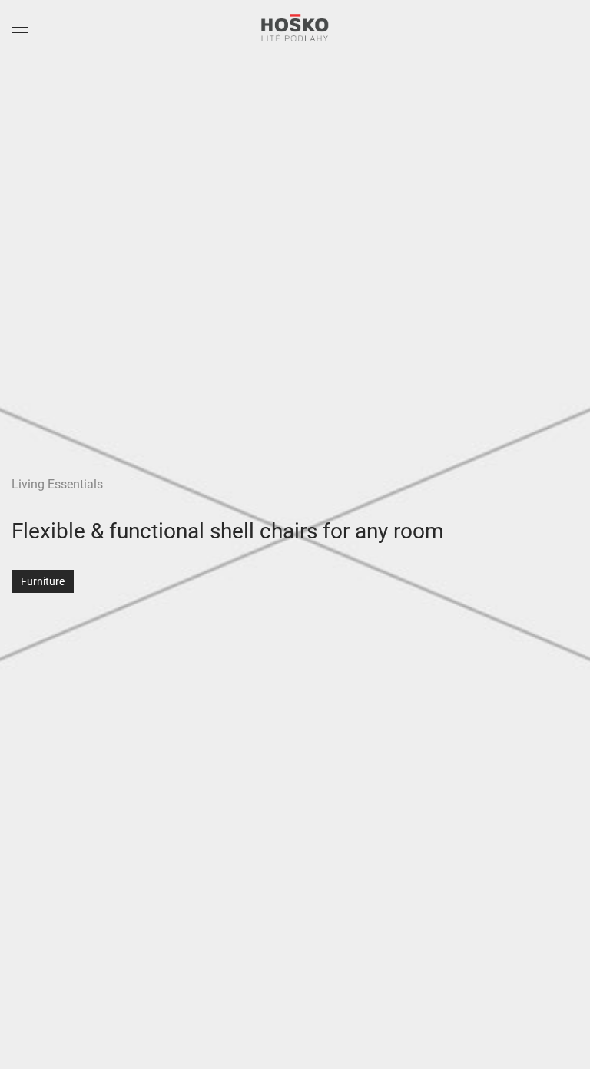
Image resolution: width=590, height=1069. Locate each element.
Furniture (43, 581)
